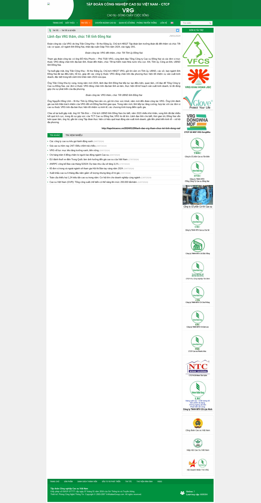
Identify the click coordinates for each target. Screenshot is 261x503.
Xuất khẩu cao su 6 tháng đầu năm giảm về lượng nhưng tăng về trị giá (90, 173)
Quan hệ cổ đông (127, 23)
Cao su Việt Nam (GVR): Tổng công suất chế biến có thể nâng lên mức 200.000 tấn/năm (99, 182)
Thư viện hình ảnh (145, 481)
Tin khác (55, 135)
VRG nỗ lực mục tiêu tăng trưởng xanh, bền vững (80, 150)
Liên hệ (163, 23)
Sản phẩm (68, 481)
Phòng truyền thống (147, 23)
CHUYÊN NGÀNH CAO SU (104, 23)
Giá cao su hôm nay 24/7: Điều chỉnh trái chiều (78, 145)
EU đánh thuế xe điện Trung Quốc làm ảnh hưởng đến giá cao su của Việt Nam (94, 159)
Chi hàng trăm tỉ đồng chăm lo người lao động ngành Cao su (85, 155)
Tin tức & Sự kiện (68, 30)
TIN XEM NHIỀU (74, 135)
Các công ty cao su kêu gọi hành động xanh (77, 141)
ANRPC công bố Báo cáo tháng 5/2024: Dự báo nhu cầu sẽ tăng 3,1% (90, 164)
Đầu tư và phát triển (111, 481)
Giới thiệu (70, 23)
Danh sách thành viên (87, 481)
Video (159, 481)
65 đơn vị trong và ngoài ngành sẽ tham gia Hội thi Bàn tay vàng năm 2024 (92, 168)
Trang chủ (58, 23)
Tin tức (84, 23)
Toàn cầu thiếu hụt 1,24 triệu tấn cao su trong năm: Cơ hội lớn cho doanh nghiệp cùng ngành (100, 177)
